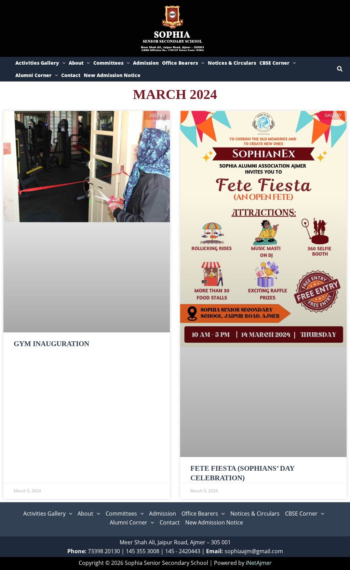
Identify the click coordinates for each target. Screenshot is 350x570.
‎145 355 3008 (142, 551)
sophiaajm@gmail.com (254, 551)
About (76, 63)
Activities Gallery (37, 63)
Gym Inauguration (51, 344)
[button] (62, 63)
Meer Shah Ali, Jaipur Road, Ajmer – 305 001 (175, 542)
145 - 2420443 (182, 551)
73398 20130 (104, 551)
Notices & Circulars (232, 63)
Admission (146, 63)
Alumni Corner (33, 75)
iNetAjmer (259, 563)
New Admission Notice (112, 75)
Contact (70, 75)
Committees (108, 63)
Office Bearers (180, 63)
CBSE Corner (274, 63)
